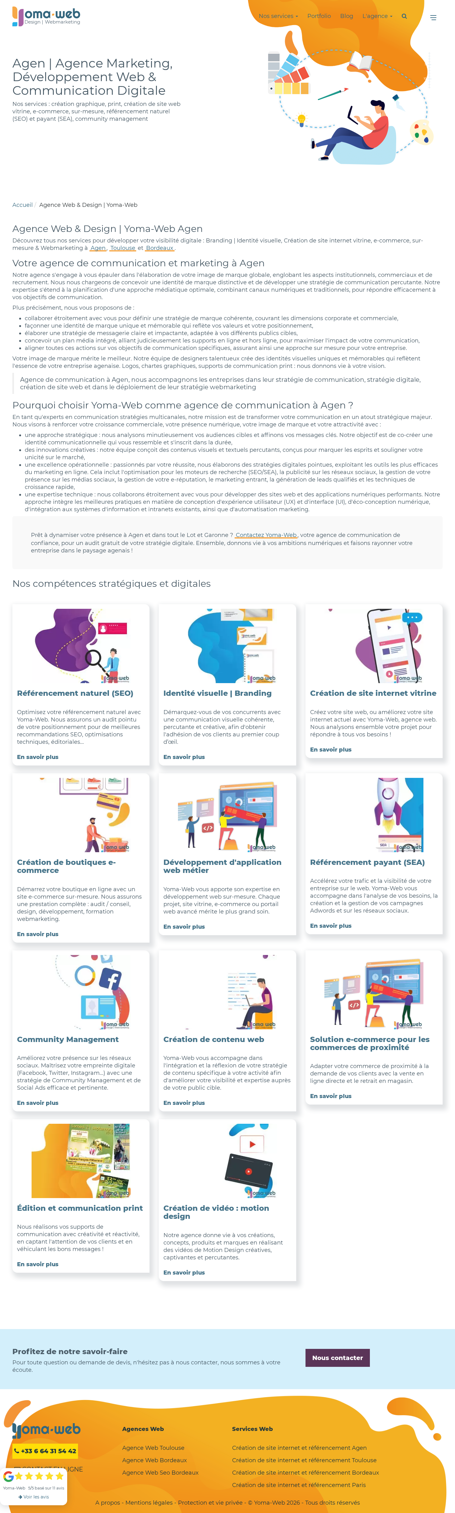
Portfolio (319, 16)
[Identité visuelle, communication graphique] (227, 646)
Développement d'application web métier (222, 866)
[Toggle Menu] (433, 17)
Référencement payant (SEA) (367, 862)
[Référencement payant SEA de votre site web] (374, 815)
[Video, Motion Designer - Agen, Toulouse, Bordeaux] (227, 1161)
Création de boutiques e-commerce (66, 866)
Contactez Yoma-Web (266, 535)
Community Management (68, 1039)
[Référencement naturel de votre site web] (81, 646)
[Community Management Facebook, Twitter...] (81, 992)
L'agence (375, 16)
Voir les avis (35, 1497)
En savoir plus (37, 757)
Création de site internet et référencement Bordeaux (305, 1472)
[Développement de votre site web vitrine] (374, 646)
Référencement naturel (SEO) (75, 693)
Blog (346, 16)
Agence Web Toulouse (153, 1448)
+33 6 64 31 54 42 (47, 1451)
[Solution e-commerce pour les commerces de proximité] (374, 992)
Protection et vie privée (210, 1502)
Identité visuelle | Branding (217, 693)
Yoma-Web (46, 1431)
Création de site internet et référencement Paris (299, 1485)
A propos (107, 1502)
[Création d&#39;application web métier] (227, 815)
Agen (98, 248)
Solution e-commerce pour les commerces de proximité (370, 1043)
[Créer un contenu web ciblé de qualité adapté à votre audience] (227, 992)
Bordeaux (159, 248)
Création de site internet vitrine (373, 693)
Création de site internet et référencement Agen (299, 1448)
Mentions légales (149, 1502)
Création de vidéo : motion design (216, 1212)
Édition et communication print (80, 1208)
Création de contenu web (213, 1039)
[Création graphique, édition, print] (81, 1161)
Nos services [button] (277, 16)
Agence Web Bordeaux (154, 1460)
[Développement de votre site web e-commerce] (81, 815)
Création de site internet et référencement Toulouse (304, 1460)
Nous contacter (337, 1358)
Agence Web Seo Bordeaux (160, 1472)
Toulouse (122, 248)
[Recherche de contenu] (404, 16)
